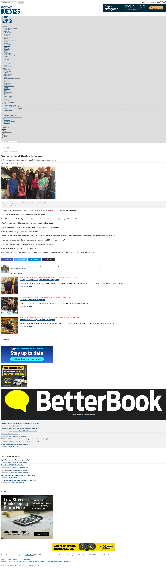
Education (7, 75)
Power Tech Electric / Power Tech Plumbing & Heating (24, 441)
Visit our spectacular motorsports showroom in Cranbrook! (18, 480)
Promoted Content (9, 98)
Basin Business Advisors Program (17, 462)
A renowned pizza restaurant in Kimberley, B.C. (15, 444)
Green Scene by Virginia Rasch (12, 106)
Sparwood (7, 63)
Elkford (6, 38)
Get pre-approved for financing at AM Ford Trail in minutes (18, 475)
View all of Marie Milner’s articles (18, 268)
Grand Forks (7, 44)
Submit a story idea (9, 121)
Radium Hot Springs (9, 55)
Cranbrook (7, 34)
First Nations (7, 83)
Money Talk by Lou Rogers (11, 105)
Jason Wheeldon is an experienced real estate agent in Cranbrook (20, 428)
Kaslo (5, 47)
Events (42, 561)
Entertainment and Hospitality (12, 78)
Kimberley (7, 49)
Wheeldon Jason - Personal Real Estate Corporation (23, 431)
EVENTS (3, 488)
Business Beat (8, 110)
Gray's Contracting (14, 426)
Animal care (7, 71)
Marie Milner (5, 163)
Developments (8, 74)
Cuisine (6, 72)
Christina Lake (8, 32)
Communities (5, 26)
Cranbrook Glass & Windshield (17, 436)
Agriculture (7, 69)
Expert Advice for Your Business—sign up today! (15, 460)
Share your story (25, 559)
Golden (6, 43)
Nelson (6, 52)
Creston (6, 35)
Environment (7, 80)
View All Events (5, 492)
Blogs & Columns (6, 103)
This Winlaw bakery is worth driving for (37, 320)
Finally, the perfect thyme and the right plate (39, 280)
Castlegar (6, 31)
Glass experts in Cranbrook (9, 434)
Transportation (8, 96)
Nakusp (6, 50)
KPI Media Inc (29, 555)
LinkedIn (35, 259)
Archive (4, 114)
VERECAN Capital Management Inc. (18, 467)
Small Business (8, 92)
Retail (5, 90)
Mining (6, 87)
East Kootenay (8, 37)
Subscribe (6, 123)
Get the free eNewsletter (12, 559)
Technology (7, 93)
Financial (6, 81)
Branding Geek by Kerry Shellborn (13, 108)
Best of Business (8, 100)
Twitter (22, 259)
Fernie (6, 41)
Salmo (6, 60)
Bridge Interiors (50, 210)
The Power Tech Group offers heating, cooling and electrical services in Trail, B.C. (25, 439)
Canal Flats (7, 29)
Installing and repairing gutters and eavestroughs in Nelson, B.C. (20, 423)
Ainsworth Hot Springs (10, 28)
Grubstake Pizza (13, 446)
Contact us (7, 120)
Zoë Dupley (30, 286)
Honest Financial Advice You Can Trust (12, 465)
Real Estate (7, 89)
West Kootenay (8, 66)
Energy (6, 77)
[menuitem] (85, 28)
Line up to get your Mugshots (32, 300)
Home (5, 144)
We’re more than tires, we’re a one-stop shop (14, 470)
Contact (4, 118)
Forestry (6, 84)
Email (49, 259)
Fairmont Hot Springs (10, 40)
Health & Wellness (9, 86)
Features (4, 68)
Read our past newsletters (64, 561)
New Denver (7, 53)
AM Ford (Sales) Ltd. (14, 477)
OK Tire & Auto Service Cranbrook (18, 472)
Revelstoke (7, 56)
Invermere (7, 46)
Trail (5, 65)
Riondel (6, 57)
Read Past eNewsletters (10, 115)
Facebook (8, 259)
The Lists (4, 99)
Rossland (6, 59)
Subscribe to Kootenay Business (13, 117)
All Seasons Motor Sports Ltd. (16, 482)
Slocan (6, 62)
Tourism (6, 95)
